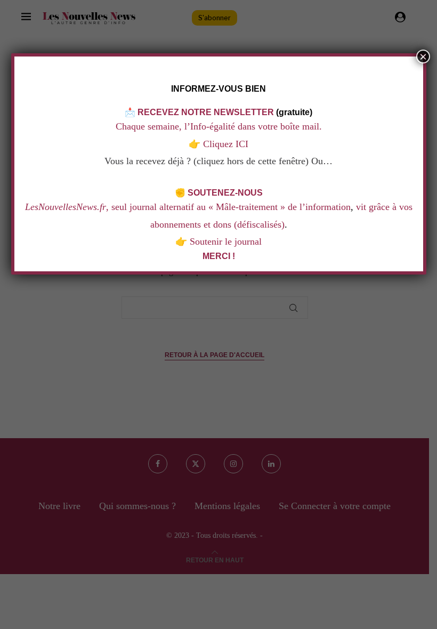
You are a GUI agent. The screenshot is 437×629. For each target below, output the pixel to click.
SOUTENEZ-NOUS (225, 192)
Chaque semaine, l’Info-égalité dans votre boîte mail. (219, 126)
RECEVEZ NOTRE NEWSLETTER (205, 112)
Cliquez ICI (224, 144)
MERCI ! (219, 256)
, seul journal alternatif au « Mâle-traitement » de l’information (188, 206)
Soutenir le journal (226, 241)
